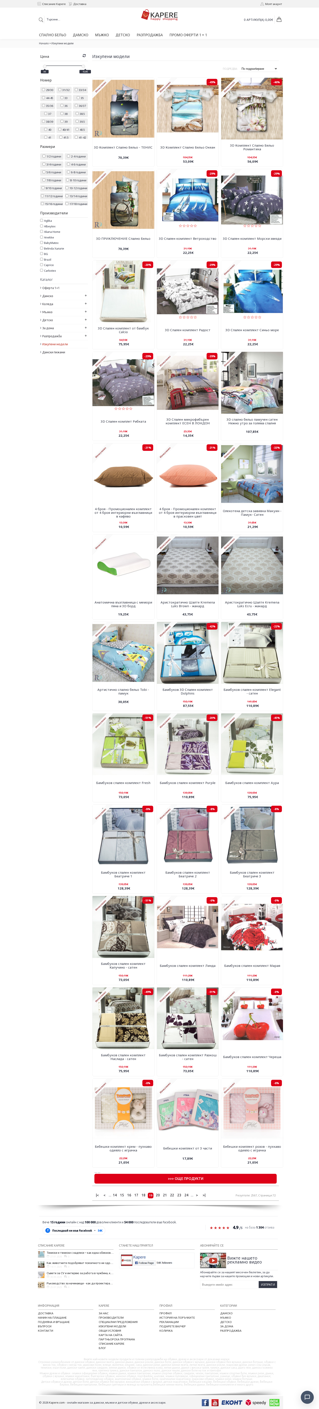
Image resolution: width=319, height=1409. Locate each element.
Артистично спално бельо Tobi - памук (123, 691)
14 (115, 1195)
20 (158, 1195)
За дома (226, 1326)
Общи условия (110, 1330)
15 (122, 1195)
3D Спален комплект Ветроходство (187, 238)
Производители (111, 1317)
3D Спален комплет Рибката (123, 421)
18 (143, 1195)
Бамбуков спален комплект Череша (252, 1057)
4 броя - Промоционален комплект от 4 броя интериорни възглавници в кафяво (123, 512)
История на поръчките (177, 1317)
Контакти (45, 1330)
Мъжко (225, 1317)
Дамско (226, 1313)
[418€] (83, 66)
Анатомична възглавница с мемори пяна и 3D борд (123, 604)
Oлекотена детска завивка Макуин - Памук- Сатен (252, 513)
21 (165, 1195)
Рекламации (169, 1321)
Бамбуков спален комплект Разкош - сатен (188, 1057)
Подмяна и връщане (54, 1321)
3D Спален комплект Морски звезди (252, 238)
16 (129, 1195)
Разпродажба (231, 1330)
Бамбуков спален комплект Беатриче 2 (187, 874)
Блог (102, 1347)
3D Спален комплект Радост (187, 330)
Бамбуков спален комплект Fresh (123, 783)
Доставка (45, 1313)
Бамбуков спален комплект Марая (252, 965)
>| (204, 1195)
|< (97, 1195)
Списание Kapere (111, 1343)
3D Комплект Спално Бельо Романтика (252, 147)
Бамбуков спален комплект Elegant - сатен (252, 691)
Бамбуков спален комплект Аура (252, 783)
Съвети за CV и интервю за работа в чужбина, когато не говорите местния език (80, 1273)
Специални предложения (118, 1321)
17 (136, 1195)
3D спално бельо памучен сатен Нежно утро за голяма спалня (252, 421)
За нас (104, 1313)
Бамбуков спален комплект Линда (187, 965)
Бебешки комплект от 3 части (187, 1148)
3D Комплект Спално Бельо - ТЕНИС (123, 147)
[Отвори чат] (307, 1397)
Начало (44, 43)
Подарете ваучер (173, 1326)
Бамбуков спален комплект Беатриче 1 (123, 874)
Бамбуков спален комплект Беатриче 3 (252, 874)
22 (172, 1195)
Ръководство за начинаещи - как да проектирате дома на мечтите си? (80, 1283)
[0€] (44, 66)
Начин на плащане (52, 1317)
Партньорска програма (117, 1339)
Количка (166, 1330)
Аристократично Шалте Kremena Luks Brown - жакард (188, 604)
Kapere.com (57, 1402)
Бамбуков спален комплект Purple (187, 783)
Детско (226, 1321)
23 (179, 1195)
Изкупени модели (62, 43)
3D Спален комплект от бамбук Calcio (123, 330)
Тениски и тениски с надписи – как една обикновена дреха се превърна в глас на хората (80, 1252)
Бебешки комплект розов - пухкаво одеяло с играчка (252, 1148)
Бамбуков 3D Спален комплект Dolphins (188, 691)
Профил (166, 1313)
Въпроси (44, 1326)
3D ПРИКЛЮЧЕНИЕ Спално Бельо (123, 238)
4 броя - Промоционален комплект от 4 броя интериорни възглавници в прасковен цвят (187, 512)
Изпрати (268, 1284)
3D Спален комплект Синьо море (252, 330)
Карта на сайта (110, 1334)
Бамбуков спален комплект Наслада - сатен (123, 1057)
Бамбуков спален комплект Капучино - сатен (123, 965)
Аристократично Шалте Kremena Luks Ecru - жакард (252, 604)
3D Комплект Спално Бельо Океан (187, 147)
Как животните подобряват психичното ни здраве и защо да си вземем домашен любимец (80, 1262)
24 (186, 1195)
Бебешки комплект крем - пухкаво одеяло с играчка (123, 1148)
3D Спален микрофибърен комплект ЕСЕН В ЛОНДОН (188, 421)
